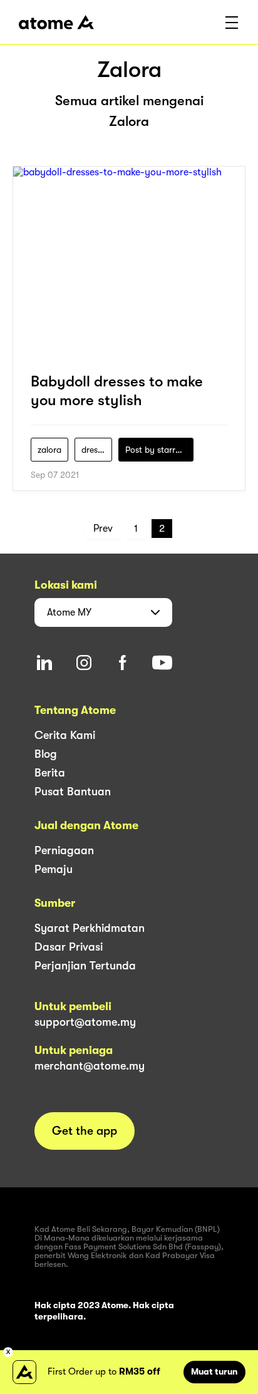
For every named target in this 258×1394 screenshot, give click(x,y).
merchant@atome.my (89, 1066)
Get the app (84, 1131)
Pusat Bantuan (72, 791)
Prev (103, 528)
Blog (45, 754)
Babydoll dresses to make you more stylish (117, 391)
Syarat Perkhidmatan (89, 928)
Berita (49, 773)
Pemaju (53, 869)
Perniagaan (64, 850)
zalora (49, 450)
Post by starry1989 (159, 450)
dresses (95, 450)
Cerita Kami (64, 735)
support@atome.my (85, 1022)
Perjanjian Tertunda (85, 965)
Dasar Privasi (68, 947)
